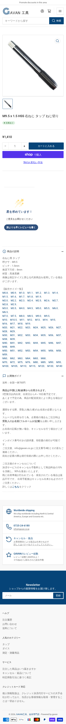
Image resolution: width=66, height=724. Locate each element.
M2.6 (46, 300)
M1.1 (30, 292)
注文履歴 (7, 619)
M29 (12, 331)
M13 (37, 319)
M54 (35, 350)
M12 (29, 319)
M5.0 (38, 308)
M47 (58, 343)
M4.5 (30, 308)
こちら (15, 486)
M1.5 (5, 296)
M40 (4, 343)
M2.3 (21, 300)
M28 (4, 331)
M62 (12, 358)
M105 (14, 366)
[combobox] (33, 20)
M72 (12, 362)
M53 (27, 350)
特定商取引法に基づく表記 (16, 677)
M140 (59, 366)
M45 (43, 343)
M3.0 (5, 308)
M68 (43, 358)
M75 (20, 362)
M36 (51, 335)
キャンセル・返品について (16, 673)
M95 (58, 362)
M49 (12, 346)
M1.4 (55, 292)
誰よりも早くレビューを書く (21, 227)
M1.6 (13, 296)
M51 (12, 350)
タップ (6, 644)
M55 (43, 350)
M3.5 (13, 308)
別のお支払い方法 (33, 162)
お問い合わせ (9, 624)
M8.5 (30, 316)
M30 (4, 335)
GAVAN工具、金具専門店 (27, 714)
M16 (4, 323)
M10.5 (13, 319)
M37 (58, 335)
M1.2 (38, 292)
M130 (50, 366)
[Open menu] (60, 11)
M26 (51, 327)
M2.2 (13, 300)
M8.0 (21, 316)
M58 (58, 350)
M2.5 (38, 300)
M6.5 (5, 312)
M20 (4, 327)
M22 (20, 327)
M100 (5, 366)
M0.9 (13, 292)
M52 (20, 350)
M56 (51, 350)
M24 (35, 327)
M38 (4, 339)
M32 (20, 335)
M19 (27, 323)
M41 (12, 343)
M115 (32, 366)
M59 (4, 354)
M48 (4, 346)
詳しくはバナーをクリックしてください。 (33, 544)
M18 (20, 323)
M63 (20, 358)
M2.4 (30, 300)
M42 (20, 343)
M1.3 (46, 292)
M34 (35, 335)
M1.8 (30, 296)
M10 (4, 319)
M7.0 (5, 316)
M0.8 (5, 292)
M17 (12, 323)
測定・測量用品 (10, 652)
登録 (58, 595)
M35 (43, 335)
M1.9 (38, 296)
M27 (58, 327)
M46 (51, 343)
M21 (12, 327)
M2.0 (5, 300)
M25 (43, 327)
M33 (27, 335)
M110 (23, 366)
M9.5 (46, 316)
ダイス (6, 648)
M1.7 (21, 296)
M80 (35, 362)
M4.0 (21, 308)
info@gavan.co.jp (21, 529)
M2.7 (55, 300)
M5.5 (46, 308)
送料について (9, 628)
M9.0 (38, 316)
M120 (41, 366)
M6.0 (55, 308)
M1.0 (21, 292)
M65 (35, 358)
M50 (4, 350)
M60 (4, 358)
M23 (27, 327)
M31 (12, 335)
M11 (22, 319)
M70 (4, 362)
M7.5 (13, 316)
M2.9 (13, 304)
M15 (52, 319)
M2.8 (5, 304)
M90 (51, 362)
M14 (45, 319)
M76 (27, 362)
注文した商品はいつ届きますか (19, 668)
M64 (27, 358)
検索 (58, 20)
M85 (43, 362)
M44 (35, 343)
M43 (27, 343)
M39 (12, 339)
